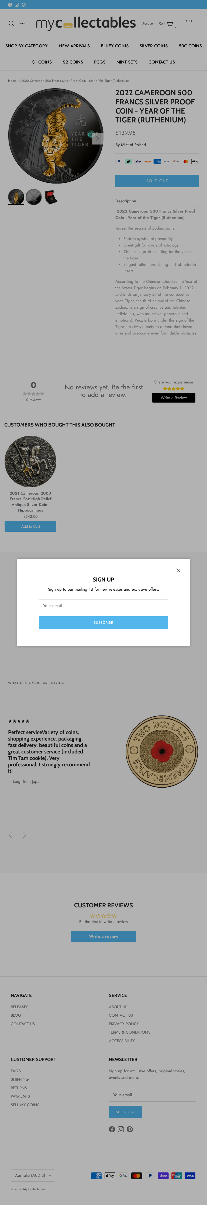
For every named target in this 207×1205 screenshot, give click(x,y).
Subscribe (103, 622)
